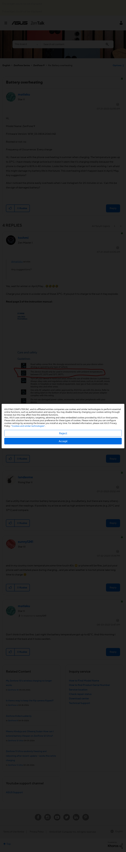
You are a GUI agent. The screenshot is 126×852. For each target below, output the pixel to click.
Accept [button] (63, 441)
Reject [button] (63, 433)
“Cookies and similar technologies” (28, 425)
